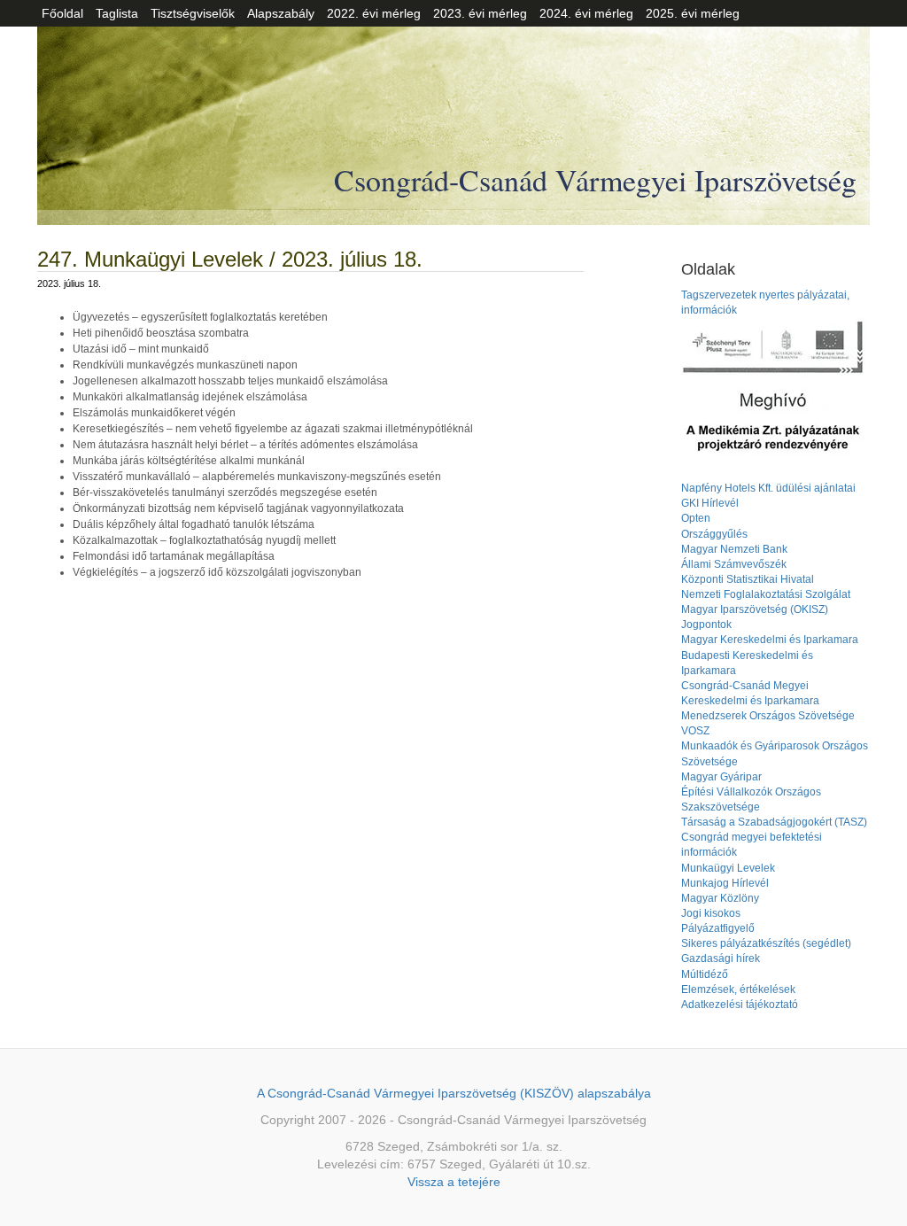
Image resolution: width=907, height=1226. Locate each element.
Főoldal (62, 13)
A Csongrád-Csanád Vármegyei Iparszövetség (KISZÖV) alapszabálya (454, 1093)
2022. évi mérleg (374, 13)
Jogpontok (706, 624)
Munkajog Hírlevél (725, 883)
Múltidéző (704, 974)
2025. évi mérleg (693, 13)
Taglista (117, 13)
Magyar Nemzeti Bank (734, 549)
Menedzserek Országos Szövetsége (768, 716)
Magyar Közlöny (720, 898)
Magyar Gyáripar (721, 777)
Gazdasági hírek (720, 958)
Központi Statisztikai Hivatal (747, 579)
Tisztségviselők (193, 13)
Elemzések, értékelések (738, 989)
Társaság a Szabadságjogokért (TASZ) (774, 822)
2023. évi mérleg (480, 13)
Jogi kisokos (710, 913)
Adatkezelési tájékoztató (739, 1004)
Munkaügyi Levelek (728, 868)
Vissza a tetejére (453, 1182)
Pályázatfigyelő (718, 928)
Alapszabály (280, 13)
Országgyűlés (714, 534)
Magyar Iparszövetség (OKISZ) (754, 609)
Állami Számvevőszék (734, 564)
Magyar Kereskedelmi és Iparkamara (769, 639)
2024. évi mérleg (586, 13)
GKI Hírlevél (710, 503)
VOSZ (695, 731)
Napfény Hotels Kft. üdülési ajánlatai (768, 488)
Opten (695, 518)
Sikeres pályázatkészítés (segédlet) (766, 943)
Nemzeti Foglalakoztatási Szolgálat (765, 594)
